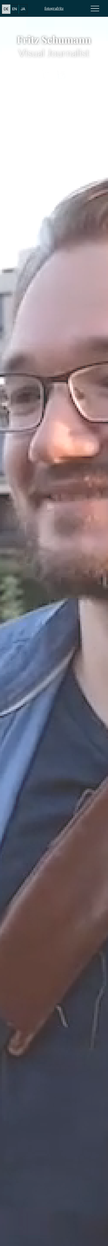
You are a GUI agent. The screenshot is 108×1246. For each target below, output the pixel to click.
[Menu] (95, 8)
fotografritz (54, 8)
